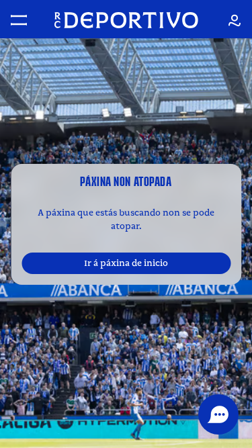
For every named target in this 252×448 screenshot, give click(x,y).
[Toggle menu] (19, 20)
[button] (218, 414)
